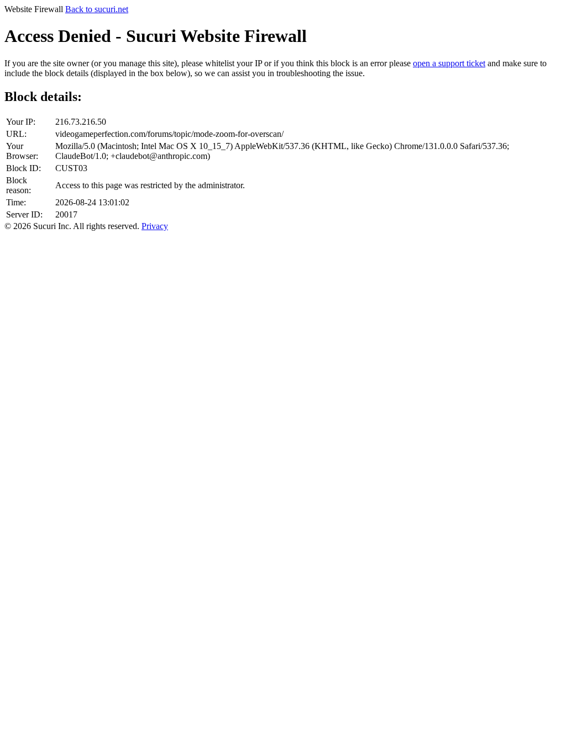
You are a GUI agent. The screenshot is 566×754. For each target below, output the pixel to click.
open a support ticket (449, 63)
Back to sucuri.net (96, 9)
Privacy (155, 226)
